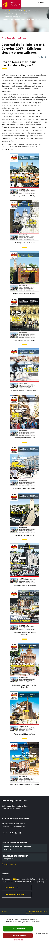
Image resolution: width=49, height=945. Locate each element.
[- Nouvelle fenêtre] (24, 173)
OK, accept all (19, 929)
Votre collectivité (17, 11)
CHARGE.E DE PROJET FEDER (15, 856)
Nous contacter (12, 887)
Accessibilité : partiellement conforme (36, 913)
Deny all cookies (18, 935)
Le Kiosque (28, 14)
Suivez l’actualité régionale (12, 14)
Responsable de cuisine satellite (17, 847)
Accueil (5, 11)
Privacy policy (42, 933)
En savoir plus (7, 864)
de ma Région (15, 38)
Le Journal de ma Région (11, 17)
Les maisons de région (14, 895)
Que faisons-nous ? (32, 11)
